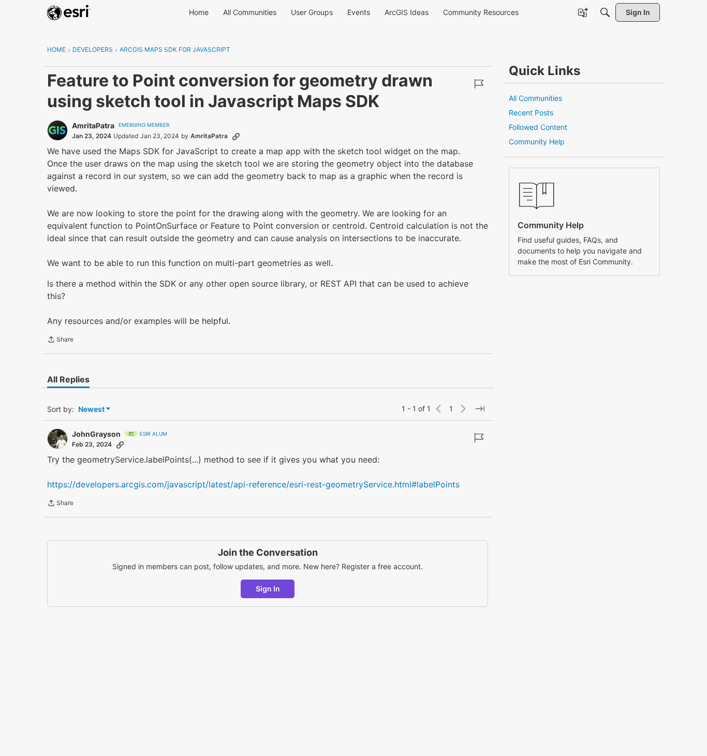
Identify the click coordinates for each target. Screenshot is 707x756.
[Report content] (478, 84)
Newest (91, 409)
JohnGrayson (96, 433)
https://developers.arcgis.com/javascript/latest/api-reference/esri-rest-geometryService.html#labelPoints (253, 484)
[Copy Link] (236, 136)
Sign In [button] (268, 588)
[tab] (68, 379)
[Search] (605, 12)
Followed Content (538, 127)
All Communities (535, 98)
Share (60, 340)
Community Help (537, 141)
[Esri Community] (69, 12)
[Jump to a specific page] (480, 409)
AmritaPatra (93, 125)
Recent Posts (531, 112)
